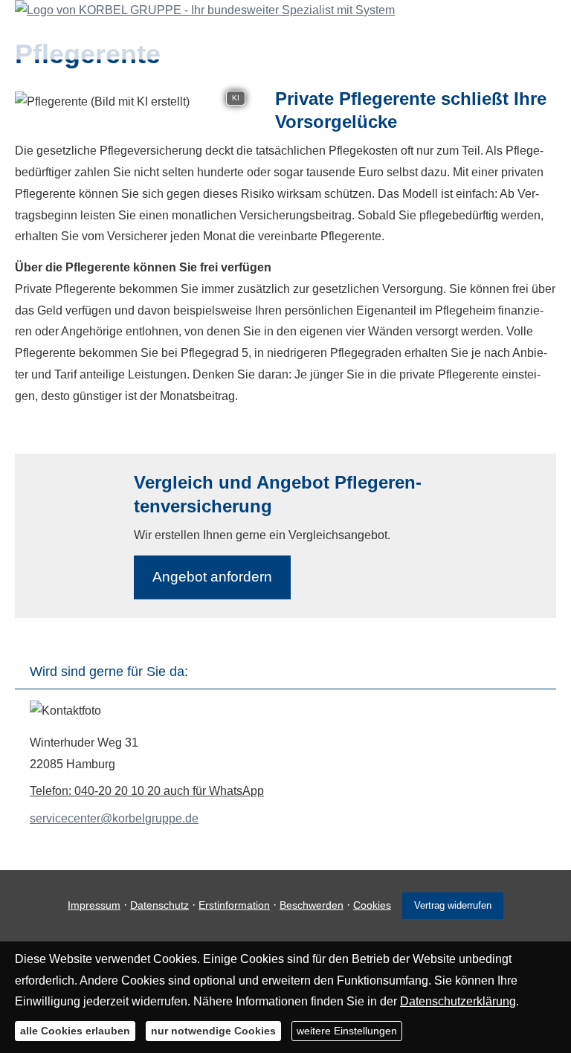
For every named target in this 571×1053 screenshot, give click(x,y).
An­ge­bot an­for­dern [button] (212, 577)
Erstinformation (234, 905)
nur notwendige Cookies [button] (213, 1031)
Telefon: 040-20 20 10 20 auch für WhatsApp (147, 791)
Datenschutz (159, 905)
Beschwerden (311, 905)
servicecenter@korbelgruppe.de (114, 818)
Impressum (94, 905)
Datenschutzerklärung (458, 1001)
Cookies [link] (372, 905)
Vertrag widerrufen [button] (452, 905)
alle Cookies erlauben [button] (75, 1031)
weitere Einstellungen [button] (347, 1031)
